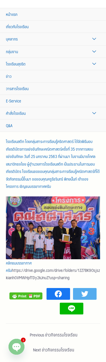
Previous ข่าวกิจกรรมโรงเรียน (53, 334)
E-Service (13, 100)
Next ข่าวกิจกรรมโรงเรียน (53, 349)
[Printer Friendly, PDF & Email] (25, 295)
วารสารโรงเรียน (17, 88)
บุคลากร (12, 39)
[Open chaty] (16, 347)
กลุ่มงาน (12, 51)
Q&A (9, 125)
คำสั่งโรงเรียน (16, 113)
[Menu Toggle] (94, 39)
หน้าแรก (11, 14)
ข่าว (8, 76)
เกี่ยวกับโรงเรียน (17, 26)
